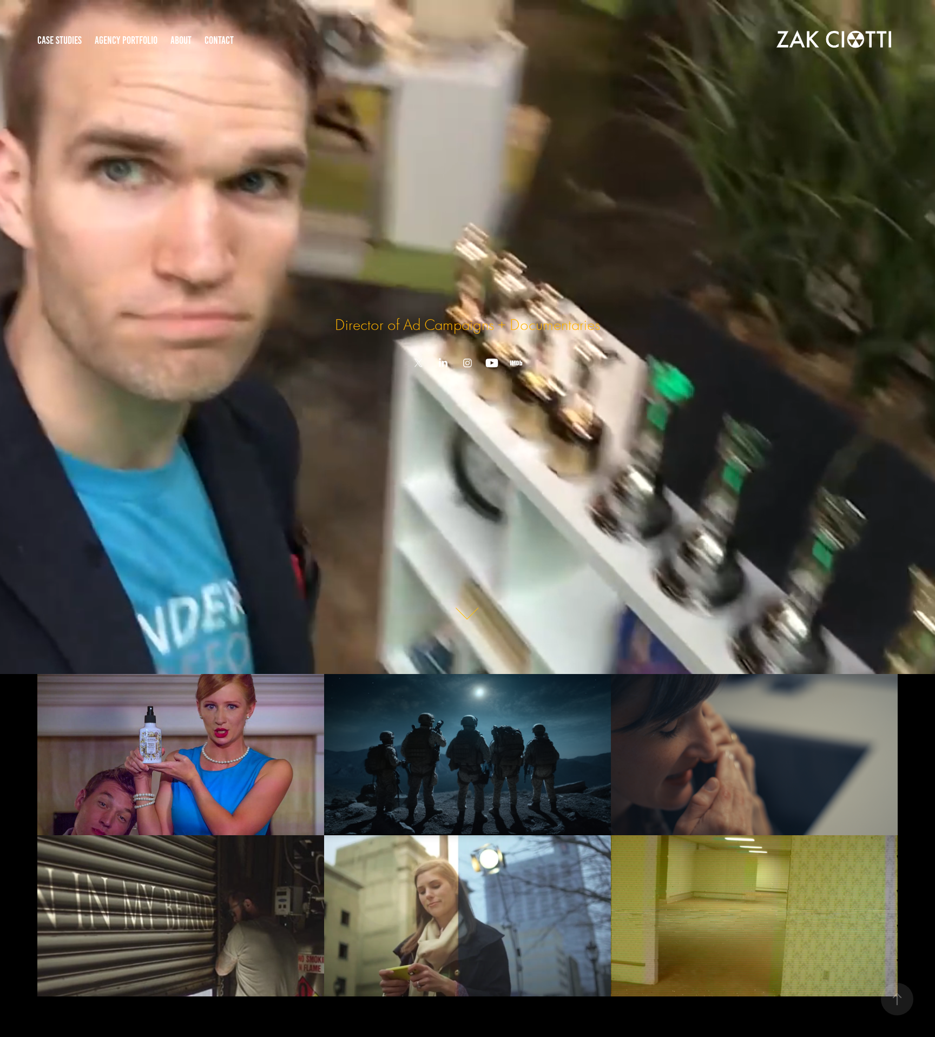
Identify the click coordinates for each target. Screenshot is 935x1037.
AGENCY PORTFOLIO (126, 40)
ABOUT (181, 40)
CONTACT (219, 40)
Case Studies (59, 40)
